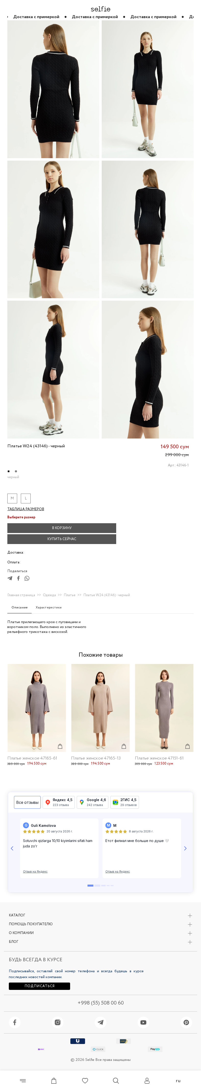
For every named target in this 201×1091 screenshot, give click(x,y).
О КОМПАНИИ (21, 933)
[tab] (19, 608)
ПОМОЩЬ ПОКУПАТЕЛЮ (31, 924)
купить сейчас (61, 539)
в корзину (62, 528)
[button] (126, 528)
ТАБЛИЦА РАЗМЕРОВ (25, 509)
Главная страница (21, 595)
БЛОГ (13, 941)
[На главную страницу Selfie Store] (100, 9)
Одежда (49, 595)
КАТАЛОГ (17, 915)
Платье (69, 595)
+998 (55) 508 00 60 (100, 1003)
